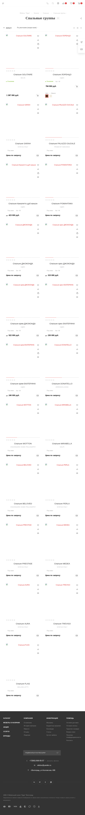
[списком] (77, 28)
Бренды (6, 736)
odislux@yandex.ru (44, 765)
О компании (28, 723)
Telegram (39, 782)
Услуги (6, 731)
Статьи (48, 732)
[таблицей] (80, 28)
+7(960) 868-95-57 (37, 761)
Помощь (70, 718)
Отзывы (26, 732)
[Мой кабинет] (58, 3)
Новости (26, 729)
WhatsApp (51, 782)
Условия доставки (72, 723)
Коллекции (50, 729)
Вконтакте (34, 782)
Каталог (6, 718)
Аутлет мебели (51, 735)
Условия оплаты (71, 726)
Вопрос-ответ (70, 732)
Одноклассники (45, 782)
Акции (6, 727)
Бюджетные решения (53, 726)
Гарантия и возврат (72, 729)
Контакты (69, 740)
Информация (52, 718)
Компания (28, 718)
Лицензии (27, 735)
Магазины (49, 723)
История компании (30, 726)
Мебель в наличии (11, 723)
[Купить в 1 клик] (38, 44)
